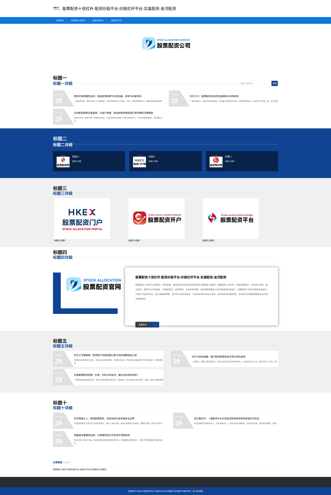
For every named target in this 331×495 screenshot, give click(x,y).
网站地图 (199, 491)
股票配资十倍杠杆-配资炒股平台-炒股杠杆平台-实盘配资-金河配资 (79, 469)
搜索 (275, 83)
